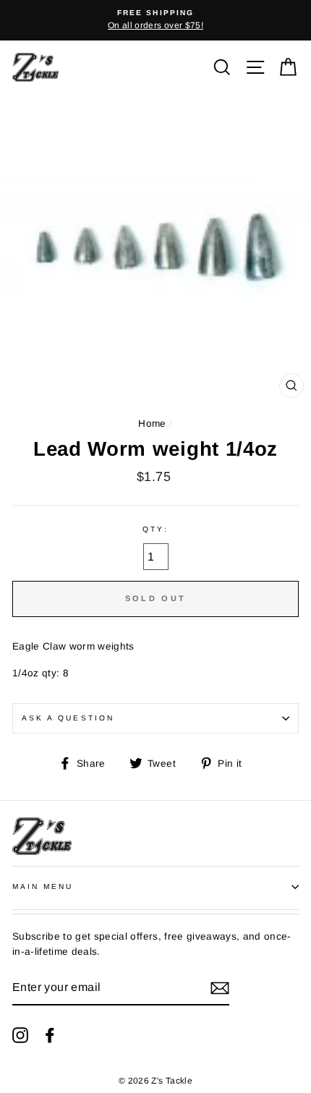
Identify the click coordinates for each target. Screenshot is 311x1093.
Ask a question (68, 718)
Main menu (43, 886)
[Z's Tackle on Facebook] (50, 1035)
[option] (155, 20)
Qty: (155, 529)
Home (152, 423)
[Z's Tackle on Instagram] (20, 1035)
